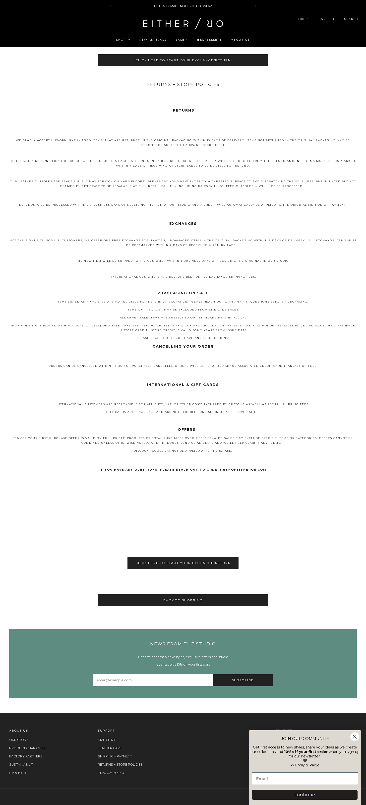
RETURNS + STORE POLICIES (120, 764)
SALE (180, 39)
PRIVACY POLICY (111, 773)
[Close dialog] (354, 736)
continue (305, 795)
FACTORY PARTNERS (26, 756)
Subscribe (243, 680)
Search (351, 19)
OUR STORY (18, 740)
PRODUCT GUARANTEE (27, 748)
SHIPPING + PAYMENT (115, 756)
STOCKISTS (18, 773)
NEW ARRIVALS (153, 39)
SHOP (121, 39)
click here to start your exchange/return (183, 60)
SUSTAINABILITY (22, 764)
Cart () (326, 19)
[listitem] (183, 6)
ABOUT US (240, 39)
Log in (303, 19)
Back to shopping (183, 600)
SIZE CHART (107, 740)
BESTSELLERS (209, 39)
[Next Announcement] (255, 6)
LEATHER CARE (110, 748)
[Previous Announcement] (110, 6)
